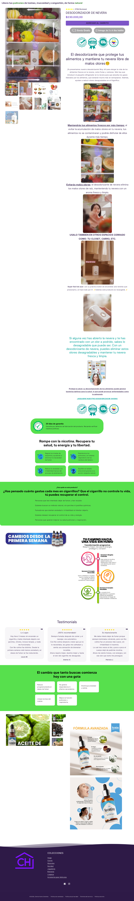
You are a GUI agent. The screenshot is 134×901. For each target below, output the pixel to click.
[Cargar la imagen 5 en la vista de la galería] (11, 103)
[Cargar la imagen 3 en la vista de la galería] (40, 89)
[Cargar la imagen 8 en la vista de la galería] (54, 103)
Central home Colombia (42, 896)
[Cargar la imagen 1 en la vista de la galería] (11, 89)
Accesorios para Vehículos (57, 877)
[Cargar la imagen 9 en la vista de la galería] (11, 117)
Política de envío (99, 896)
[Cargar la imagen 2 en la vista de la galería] (25, 89)
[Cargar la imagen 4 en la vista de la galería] (54, 89)
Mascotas (50, 863)
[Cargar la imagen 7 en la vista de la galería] (40, 103)
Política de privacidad (71, 896)
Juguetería (51, 869)
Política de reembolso (57, 896)
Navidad (50, 866)
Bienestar (50, 872)
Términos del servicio (86, 896)
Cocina (50, 860)
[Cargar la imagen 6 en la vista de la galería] (25, 103)
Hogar (49, 858)
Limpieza (50, 874)
